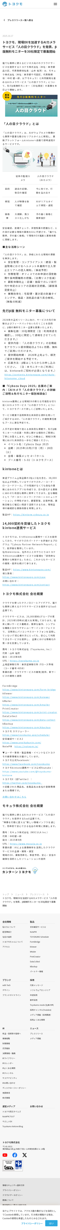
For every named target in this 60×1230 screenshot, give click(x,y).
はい (51, 1223)
